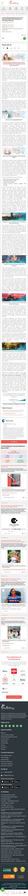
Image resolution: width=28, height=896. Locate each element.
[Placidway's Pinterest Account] (13, 726)
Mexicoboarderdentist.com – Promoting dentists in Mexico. (13, 837)
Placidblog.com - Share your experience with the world (13, 823)
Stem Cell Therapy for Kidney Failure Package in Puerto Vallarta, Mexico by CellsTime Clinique (14, 490)
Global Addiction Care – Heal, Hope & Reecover (12, 855)
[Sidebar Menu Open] (2, 2)
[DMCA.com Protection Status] (22, 869)
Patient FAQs (4, 741)
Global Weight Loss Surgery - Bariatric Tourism (12, 849)
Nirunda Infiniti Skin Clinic (15, 280)
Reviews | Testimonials (6, 761)
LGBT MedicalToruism (6, 857)
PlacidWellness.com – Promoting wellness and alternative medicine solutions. (12, 827)
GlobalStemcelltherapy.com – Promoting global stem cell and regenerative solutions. (14, 846)
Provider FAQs (4, 743)
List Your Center (5, 739)
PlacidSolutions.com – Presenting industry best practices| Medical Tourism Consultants (12, 820)
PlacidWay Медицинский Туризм (9, 796)
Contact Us (4, 747)
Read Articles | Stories (6, 765)
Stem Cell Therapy (20, 13)
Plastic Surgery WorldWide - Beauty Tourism (12, 843)
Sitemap (3, 749)
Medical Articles (10, 13)
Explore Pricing (4, 759)
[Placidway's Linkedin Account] (21, 726)
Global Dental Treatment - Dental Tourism (11, 853)
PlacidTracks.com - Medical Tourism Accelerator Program (13, 810)
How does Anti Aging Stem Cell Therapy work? (13, 414)
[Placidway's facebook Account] (2, 726)
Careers (3, 745)
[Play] (24, 38)
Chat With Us (14, 441)
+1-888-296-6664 (7, 772)
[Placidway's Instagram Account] (17, 726)
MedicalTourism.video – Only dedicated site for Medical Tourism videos (12, 840)
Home (2, 13)
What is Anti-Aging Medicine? (9, 413)
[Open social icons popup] (3, 38)
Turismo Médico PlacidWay (7, 803)
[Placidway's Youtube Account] (9, 726)
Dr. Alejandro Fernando (17, 28)
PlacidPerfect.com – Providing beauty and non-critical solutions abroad (12, 830)
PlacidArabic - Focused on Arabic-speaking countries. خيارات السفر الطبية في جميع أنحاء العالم (12, 834)
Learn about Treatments (7, 763)
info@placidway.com (8, 775)
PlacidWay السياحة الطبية (6, 805)
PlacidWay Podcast (5, 799)
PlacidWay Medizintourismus (8, 794)
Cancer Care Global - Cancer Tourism (10, 859)
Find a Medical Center (6, 755)
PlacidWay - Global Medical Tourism (10, 801)
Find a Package (4, 757)
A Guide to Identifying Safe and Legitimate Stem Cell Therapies (14, 641)
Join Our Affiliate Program (7, 735)
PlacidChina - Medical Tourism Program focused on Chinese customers (13, 816)
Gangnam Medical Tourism (7, 807)
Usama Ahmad (8, 31)
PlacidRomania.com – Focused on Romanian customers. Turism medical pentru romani (11, 813)
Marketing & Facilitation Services (9, 737)
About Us (3, 732)
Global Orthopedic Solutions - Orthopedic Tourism (13, 861)
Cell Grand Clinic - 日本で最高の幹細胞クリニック (14, 529)
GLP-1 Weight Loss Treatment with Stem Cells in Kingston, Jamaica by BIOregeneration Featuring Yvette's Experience (14, 605)
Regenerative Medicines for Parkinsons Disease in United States (14, 566)
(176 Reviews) (11, 531)
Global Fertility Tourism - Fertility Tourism (11, 851)
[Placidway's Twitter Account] (6, 726)
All (27, 13)
